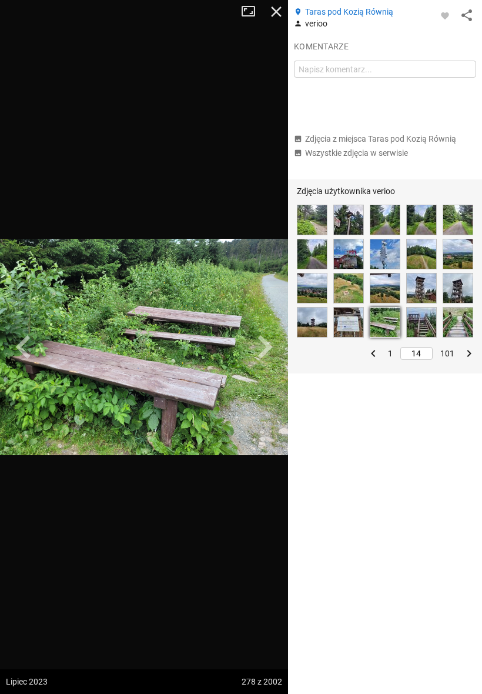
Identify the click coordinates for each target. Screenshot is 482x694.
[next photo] (264, 347)
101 (447, 353)
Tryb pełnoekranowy (253, 12)
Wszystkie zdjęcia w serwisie (356, 153)
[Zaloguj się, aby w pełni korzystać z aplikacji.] (445, 15)
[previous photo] (23, 347)
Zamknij (276, 12)
